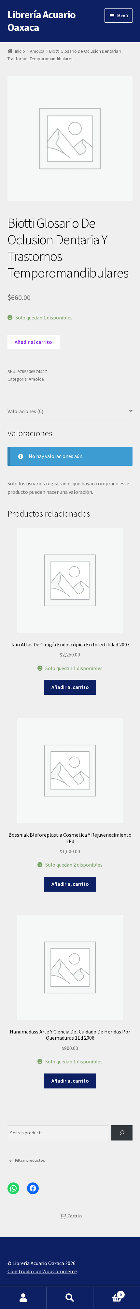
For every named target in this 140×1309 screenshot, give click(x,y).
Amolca (37, 51)
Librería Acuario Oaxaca (41, 21)
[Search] (122, 1132)
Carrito (107, 1292)
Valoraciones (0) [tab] (25, 411)
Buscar (70, 1298)
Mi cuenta (23, 1298)
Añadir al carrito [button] (70, 687)
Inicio (20, 51)
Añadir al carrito (33, 342)
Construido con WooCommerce (42, 1271)
